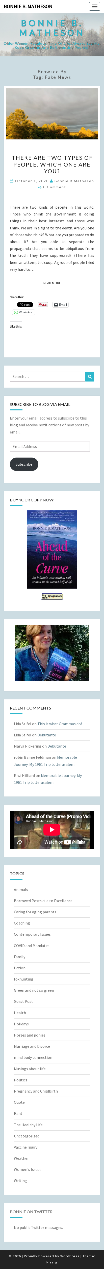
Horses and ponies (29, 1035)
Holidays (21, 1023)
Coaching (22, 923)
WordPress (70, 1256)
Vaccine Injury (25, 1147)
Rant (18, 1113)
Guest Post (23, 1001)
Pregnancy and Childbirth (36, 1091)
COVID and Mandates (31, 945)
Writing (20, 1180)
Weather (21, 1158)
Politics (20, 1079)
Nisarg (52, 1262)
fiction (19, 967)
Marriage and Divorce (32, 1046)
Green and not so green (34, 990)
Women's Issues (27, 1169)
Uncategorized (26, 1135)
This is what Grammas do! (59, 723)
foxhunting (23, 979)
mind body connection (33, 1057)
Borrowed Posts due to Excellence (43, 900)
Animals (21, 889)
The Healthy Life (28, 1124)
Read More (53, 282)
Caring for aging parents (35, 911)
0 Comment (54, 187)
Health (20, 1012)
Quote (19, 1102)
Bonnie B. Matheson (28, 6)
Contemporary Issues (32, 934)
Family (19, 956)
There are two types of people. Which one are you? (52, 164)
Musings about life (30, 1068)
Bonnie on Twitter (31, 1211)
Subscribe (24, 464)
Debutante (46, 734)
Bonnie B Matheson (74, 181)
